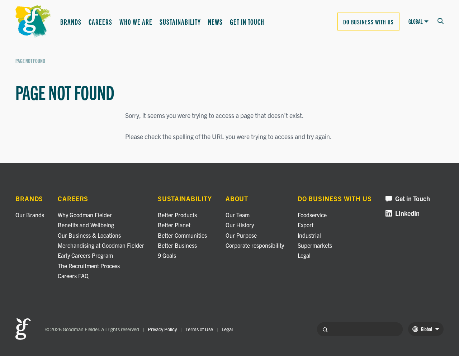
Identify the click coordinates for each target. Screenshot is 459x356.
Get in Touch (247, 21)
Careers (100, 21)
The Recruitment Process (89, 265)
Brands (70, 21)
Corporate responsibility (255, 245)
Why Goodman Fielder (85, 215)
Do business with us (368, 21)
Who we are (135, 21)
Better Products (177, 215)
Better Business (255, 50)
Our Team (238, 215)
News (215, 21)
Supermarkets (315, 245)
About (237, 199)
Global (415, 21)
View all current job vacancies (175, 110)
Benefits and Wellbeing (86, 225)
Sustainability (180, 21)
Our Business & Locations (89, 235)
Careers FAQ (73, 275)
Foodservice (312, 215)
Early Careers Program (85, 255)
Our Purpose (241, 235)
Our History (240, 225)
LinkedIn (407, 213)
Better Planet (174, 225)
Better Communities (156, 50)
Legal (304, 255)
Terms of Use (199, 329)
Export (305, 225)
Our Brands (29, 215)
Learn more (30, 55)
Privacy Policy (162, 329)
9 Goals (140, 72)
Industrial (309, 235)
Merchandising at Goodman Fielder (101, 245)
